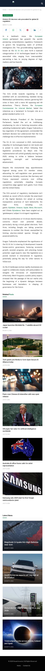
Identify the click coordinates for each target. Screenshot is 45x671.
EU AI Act (19, 51)
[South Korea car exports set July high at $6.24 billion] (22, 569)
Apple (25, 208)
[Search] (42, 3)
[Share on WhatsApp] (13, 30)
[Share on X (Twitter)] (20, 30)
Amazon (19, 208)
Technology (7, 15)
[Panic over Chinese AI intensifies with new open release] (22, 380)
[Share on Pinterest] (27, 30)
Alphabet (11, 208)
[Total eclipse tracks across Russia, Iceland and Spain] (22, 635)
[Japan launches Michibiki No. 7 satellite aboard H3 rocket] (22, 311)
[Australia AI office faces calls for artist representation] (22, 449)
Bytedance (16, 210)
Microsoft (38, 208)
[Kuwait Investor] (22, 3)
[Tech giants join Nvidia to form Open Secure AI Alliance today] (22, 345)
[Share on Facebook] (6, 30)
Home (4, 9)
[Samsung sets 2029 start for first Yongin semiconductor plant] (22, 483)
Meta (31, 208)
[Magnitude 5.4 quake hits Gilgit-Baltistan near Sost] (22, 536)
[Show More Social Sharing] (40, 30)
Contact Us (26, 665)
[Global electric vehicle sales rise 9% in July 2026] (22, 602)
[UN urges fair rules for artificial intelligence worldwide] (22, 414)
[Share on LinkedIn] (34, 30)
